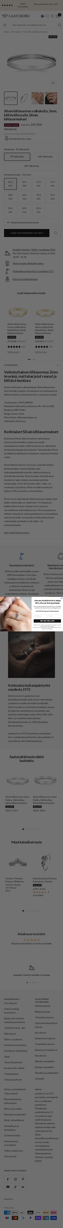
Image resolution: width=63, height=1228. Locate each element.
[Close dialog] (61, 598)
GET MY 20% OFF (47, 621)
